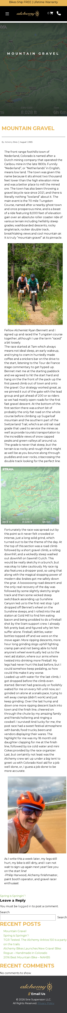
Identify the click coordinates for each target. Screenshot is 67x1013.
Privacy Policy (46, 1003)
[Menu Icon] (7, 13)
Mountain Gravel (14, 931)
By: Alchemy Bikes (10, 142)
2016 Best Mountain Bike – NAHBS (26, 957)
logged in (24, 906)
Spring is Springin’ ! (12, 896)
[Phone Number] (59, 14)
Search (5, 912)
